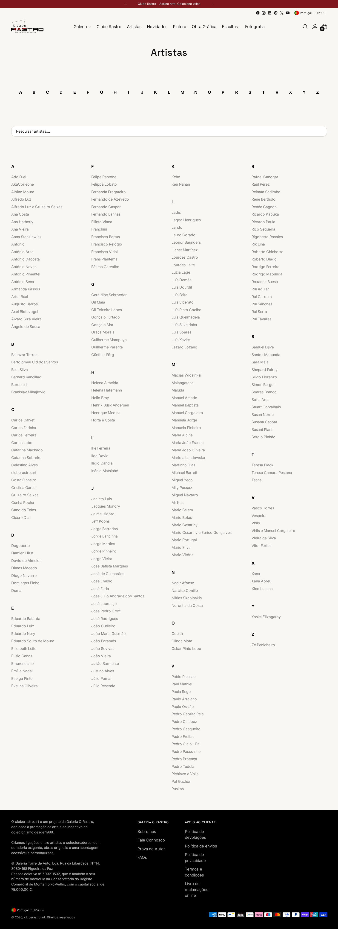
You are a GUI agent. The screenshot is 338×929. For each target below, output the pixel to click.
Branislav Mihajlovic (28, 392)
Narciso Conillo (185, 590)
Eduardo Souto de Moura (32, 641)
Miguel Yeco (182, 480)
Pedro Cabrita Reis (187, 714)
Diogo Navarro (24, 575)
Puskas (178, 788)
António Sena (22, 281)
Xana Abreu (261, 581)
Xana (256, 573)
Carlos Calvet (22, 420)
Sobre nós (146, 831)
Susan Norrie (263, 414)
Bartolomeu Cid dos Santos (34, 362)
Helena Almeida (104, 382)
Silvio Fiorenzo (264, 377)
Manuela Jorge (184, 420)
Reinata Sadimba (266, 192)
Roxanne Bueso (265, 281)
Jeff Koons (100, 521)
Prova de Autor (151, 849)
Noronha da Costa (187, 605)
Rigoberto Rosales (267, 236)
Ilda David (100, 455)
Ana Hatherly (22, 221)
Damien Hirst (22, 553)
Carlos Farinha (23, 427)
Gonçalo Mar (102, 324)
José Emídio (101, 581)
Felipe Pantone (103, 177)
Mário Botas (182, 517)
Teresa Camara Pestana (272, 472)
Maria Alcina (182, 435)
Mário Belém (182, 510)
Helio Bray (100, 397)
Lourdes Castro (185, 257)
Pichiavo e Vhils (185, 773)
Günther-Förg (102, 354)
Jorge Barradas (104, 528)
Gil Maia (98, 302)
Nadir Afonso (183, 583)
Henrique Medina (105, 412)
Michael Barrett (184, 472)
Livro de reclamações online (196, 889)
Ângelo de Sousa (25, 326)
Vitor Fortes (261, 545)
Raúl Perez (261, 184)
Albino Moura (22, 192)
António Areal (22, 251)
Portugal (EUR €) (312, 13)
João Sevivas (102, 648)
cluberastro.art (23, 472)
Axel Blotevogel (24, 311)
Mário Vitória (183, 554)
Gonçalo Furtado (105, 317)
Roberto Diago (264, 259)
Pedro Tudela (183, 766)
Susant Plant (262, 429)
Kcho (176, 177)
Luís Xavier (181, 339)
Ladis (176, 212)
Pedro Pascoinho (186, 751)
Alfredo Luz (21, 199)
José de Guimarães (107, 573)
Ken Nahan (181, 184)
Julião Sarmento (105, 663)
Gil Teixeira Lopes (106, 309)
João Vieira (101, 656)
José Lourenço (104, 603)
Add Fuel (18, 177)
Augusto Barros (24, 304)
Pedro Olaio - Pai (186, 744)
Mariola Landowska (188, 457)
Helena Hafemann (106, 390)
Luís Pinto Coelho (186, 309)
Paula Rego (181, 691)
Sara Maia (260, 362)
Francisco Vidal (104, 251)
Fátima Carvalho (105, 266)
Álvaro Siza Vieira (26, 319)
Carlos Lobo (21, 442)
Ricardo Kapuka (265, 214)
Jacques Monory (105, 506)
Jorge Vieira (101, 558)
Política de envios (201, 846)
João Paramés (103, 641)
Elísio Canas (21, 656)
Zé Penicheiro (263, 645)
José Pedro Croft (105, 611)
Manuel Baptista (185, 405)
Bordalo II (19, 384)
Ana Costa (20, 214)
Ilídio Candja (102, 463)
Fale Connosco (151, 840)
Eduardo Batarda (25, 618)
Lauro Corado (183, 235)
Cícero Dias (21, 517)
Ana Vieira (20, 229)
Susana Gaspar (264, 422)
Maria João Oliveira (188, 450)
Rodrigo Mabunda (267, 274)
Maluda (178, 390)
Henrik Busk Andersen (110, 405)
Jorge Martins (103, 543)
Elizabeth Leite (23, 648)
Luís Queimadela (186, 317)
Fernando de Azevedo (110, 199)
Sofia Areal (261, 399)
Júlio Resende (103, 686)
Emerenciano (22, 663)
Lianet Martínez (185, 250)
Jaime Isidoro (103, 513)
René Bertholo (263, 199)
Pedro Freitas (183, 736)
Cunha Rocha (22, 502)
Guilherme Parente (107, 347)
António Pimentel (25, 274)
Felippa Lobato (104, 184)
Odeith (177, 633)
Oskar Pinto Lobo (186, 648)
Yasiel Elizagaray (266, 616)
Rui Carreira (262, 296)
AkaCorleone (22, 184)
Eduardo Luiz (22, 626)
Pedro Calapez (184, 721)
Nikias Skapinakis (187, 598)
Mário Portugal (184, 540)
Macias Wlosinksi (186, 375)
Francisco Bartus (105, 236)
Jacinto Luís (101, 499)
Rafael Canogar (265, 177)
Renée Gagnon (264, 206)
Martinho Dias (183, 465)
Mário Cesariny (185, 525)
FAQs (142, 857)
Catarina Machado (27, 450)
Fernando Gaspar (106, 206)
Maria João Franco (188, 442)
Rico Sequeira (263, 229)
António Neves (23, 266)
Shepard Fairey (265, 369)
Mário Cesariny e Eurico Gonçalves (202, 532)
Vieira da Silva (264, 538)
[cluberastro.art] (27, 26)
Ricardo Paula (263, 221)
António (18, 244)
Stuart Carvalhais (266, 407)
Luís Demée (182, 280)
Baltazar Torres (24, 354)
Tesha (257, 480)
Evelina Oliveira (24, 686)
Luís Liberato (183, 302)
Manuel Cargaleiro (187, 412)
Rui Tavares (261, 319)
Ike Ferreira (100, 448)
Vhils (256, 523)
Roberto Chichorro (268, 251)
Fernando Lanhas (105, 214)
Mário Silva (181, 547)
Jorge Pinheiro (103, 551)
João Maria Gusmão (108, 633)
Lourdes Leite (183, 265)
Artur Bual (19, 296)
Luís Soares (181, 332)
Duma (16, 590)
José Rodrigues (104, 618)
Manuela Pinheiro (186, 427)
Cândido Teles (23, 510)
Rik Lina (258, 244)
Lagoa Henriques (186, 220)
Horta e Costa (103, 420)
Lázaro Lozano (184, 347)
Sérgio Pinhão (263, 437)
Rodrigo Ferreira (265, 266)
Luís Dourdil (182, 287)
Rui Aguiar (260, 289)
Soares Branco (264, 392)
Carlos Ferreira (24, 435)
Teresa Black (262, 465)
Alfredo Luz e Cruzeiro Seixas (36, 206)
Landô (177, 227)
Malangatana (183, 382)
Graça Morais (102, 332)
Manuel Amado (184, 397)
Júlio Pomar (101, 678)
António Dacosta (25, 259)
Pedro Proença (184, 759)
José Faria (100, 588)
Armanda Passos (25, 289)
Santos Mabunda (266, 354)
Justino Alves (102, 671)
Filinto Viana (101, 221)
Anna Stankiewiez (26, 236)
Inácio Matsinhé (104, 470)
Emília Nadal (22, 671)
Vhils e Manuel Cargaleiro (273, 530)
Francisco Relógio (106, 244)
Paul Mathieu (182, 684)
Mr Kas (177, 502)
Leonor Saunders (186, 242)
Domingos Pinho (25, 583)
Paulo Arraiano (184, 699)
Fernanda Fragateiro (108, 192)
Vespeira (259, 515)
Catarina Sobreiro (26, 457)
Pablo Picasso (184, 676)
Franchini (99, 229)
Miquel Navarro (185, 495)
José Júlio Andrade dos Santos (117, 596)
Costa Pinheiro (23, 480)
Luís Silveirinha (184, 324)
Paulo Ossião (183, 706)
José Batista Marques (109, 566)
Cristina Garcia (24, 487)
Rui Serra (259, 311)
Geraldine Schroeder (109, 294)
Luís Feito (180, 294)
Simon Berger (263, 384)
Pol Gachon (181, 781)
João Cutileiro (103, 626)
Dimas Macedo (24, 568)
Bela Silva (19, 369)
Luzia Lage (181, 272)
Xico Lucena (262, 588)
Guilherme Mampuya (109, 339)
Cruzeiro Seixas (24, 495)
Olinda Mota (182, 641)
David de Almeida (26, 560)
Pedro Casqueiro (186, 729)
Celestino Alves (24, 465)
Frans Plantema (104, 259)
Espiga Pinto (22, 678)
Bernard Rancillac (26, 377)
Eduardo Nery (23, 633)
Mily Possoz (182, 487)
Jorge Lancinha (104, 536)
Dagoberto (20, 545)
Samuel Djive (263, 347)
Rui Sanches (262, 304)
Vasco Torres (263, 508)
